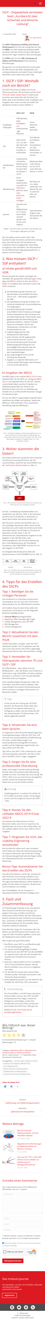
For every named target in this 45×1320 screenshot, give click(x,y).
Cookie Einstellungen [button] (22, 1315)
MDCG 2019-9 (32, 376)
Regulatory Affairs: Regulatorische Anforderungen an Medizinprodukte (19, 1051)
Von (10, 1055)
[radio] (4, 1035)
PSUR (18, 188)
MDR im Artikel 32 (17, 281)
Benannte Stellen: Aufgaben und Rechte (26, 1061)
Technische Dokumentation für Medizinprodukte (16, 1074)
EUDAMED (20, 123)
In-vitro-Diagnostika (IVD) (10, 1066)
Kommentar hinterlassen (12, 1057)
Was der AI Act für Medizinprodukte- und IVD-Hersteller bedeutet (28, 1133)
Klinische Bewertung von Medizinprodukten (15, 1068)
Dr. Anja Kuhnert (36, 38)
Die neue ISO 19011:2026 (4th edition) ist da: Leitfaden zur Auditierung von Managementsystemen (29, 1161)
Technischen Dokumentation (16, 465)
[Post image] (8, 1134)
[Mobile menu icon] (40, 3)
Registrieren (9, 1295)
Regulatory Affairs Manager (15, 619)
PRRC (31, 621)
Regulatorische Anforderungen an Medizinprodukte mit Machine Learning (29, 1146)
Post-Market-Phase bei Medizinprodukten (15, 1071)
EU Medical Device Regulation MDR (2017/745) (16, 1063)
